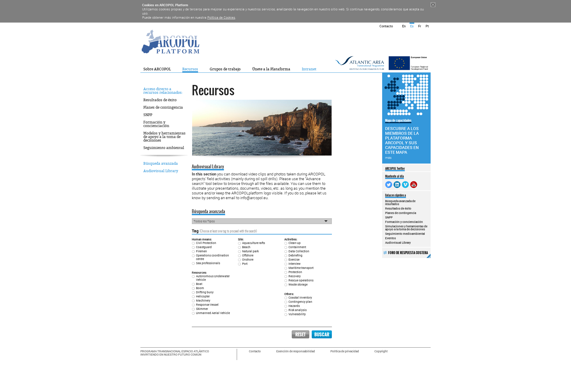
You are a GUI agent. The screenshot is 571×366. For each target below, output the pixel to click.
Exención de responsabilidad (295, 351)
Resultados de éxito (160, 100)
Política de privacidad (344, 351)
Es (412, 26)
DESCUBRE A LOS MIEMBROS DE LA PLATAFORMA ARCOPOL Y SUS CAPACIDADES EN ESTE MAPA (402, 139)
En (404, 26)
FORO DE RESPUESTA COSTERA (408, 252)
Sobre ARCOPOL (157, 69)
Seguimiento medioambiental (405, 233)
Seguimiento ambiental (163, 148)
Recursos (190, 69)
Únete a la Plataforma (271, 69)
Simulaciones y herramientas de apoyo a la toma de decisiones (406, 228)
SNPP (147, 115)
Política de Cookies (221, 17)
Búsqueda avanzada (160, 163)
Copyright (381, 351)
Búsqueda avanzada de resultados (400, 202)
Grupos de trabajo (225, 69)
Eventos (390, 238)
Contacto (386, 26)
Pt (427, 26)
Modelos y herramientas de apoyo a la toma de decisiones (164, 136)
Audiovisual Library (160, 171)
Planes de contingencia (163, 107)
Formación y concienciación (156, 124)
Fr (419, 26)
